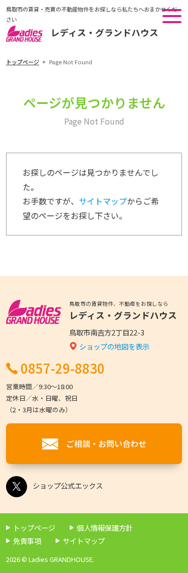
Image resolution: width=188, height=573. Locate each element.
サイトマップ (103, 201)
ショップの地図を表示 (114, 346)
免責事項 (27, 540)
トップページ (22, 62)
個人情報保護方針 (105, 527)
